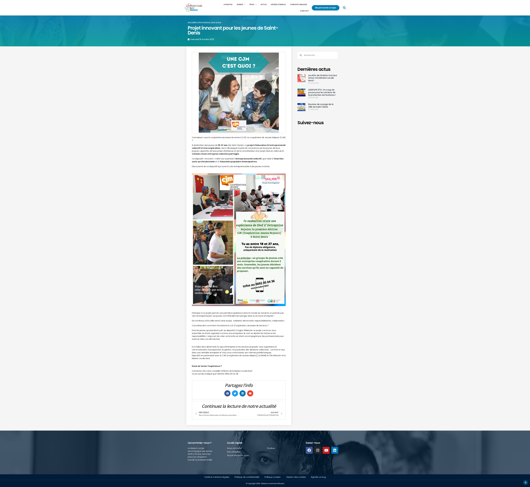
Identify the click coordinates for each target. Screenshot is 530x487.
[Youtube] (326, 450)
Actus (264, 4)
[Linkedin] (334, 450)
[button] (344, 8)
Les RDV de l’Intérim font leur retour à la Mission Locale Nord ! (322, 78)
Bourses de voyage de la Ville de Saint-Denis (320, 105)
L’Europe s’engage (298, 4)
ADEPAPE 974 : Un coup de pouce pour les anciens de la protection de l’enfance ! (322, 92)
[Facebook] (309, 450)
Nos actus (216, 22)
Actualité (192, 22)
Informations (204, 22)
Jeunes (240, 4)
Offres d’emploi (278, 4)
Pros (251, 4)
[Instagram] (317, 450)
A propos (228, 4)
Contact (304, 11)
